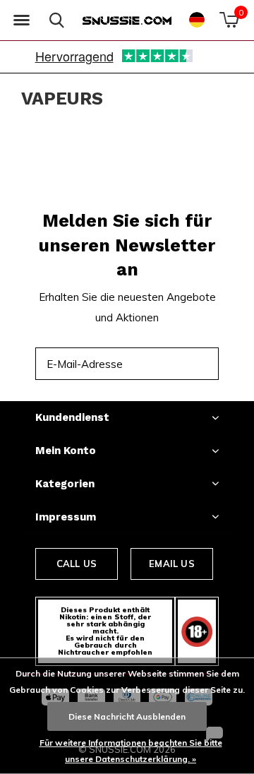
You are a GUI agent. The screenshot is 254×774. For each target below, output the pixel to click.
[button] (21, 20)
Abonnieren (176, 363)
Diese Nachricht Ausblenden (127, 716)
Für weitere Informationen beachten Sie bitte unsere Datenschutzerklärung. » (131, 750)
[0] (228, 20)
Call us (76, 563)
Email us (171, 563)
